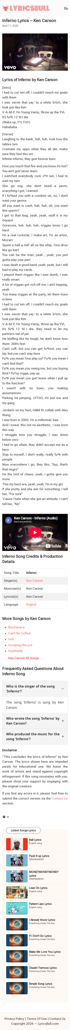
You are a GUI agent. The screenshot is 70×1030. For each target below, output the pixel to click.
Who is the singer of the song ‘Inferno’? (30, 688)
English (31, 604)
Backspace (16, 627)
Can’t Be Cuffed (19, 633)
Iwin (11, 639)
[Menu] (66, 8)
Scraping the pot (20, 645)
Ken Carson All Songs (23, 658)
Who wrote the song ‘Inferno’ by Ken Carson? (33, 721)
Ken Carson (34, 580)
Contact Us (60, 798)
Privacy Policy (14, 1019)
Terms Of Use (37, 1019)
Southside (15, 651)
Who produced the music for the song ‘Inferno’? (33, 736)
